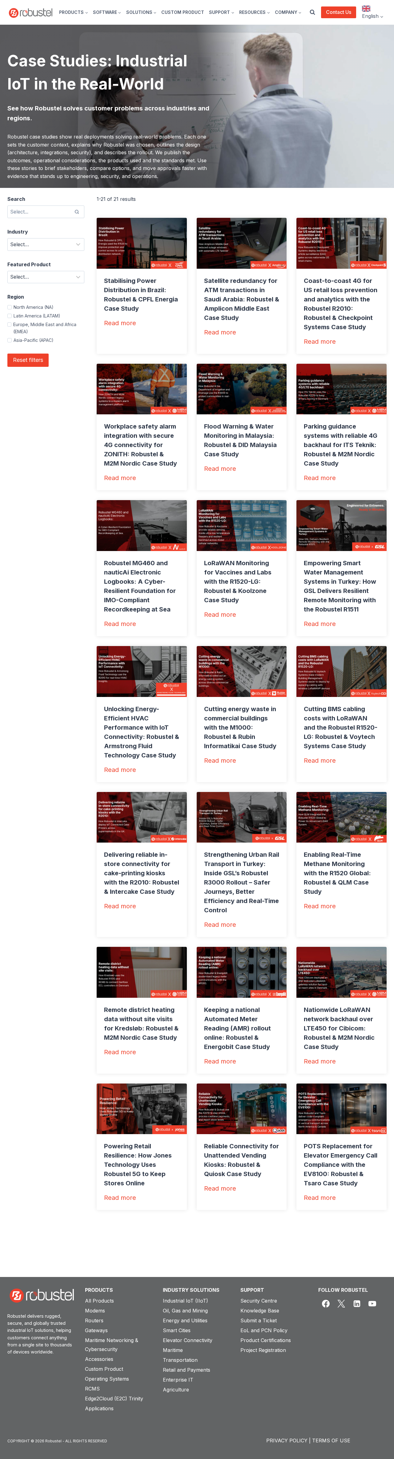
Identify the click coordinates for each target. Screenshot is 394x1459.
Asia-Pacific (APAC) (34, 340)
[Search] (76, 211)
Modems (95, 1311)
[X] (341, 1304)
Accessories (99, 1359)
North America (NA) (34, 307)
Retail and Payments (186, 1370)
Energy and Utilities (185, 1320)
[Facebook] (326, 1304)
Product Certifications (265, 1340)
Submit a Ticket (258, 1320)
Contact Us (338, 12)
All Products (99, 1301)
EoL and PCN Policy (263, 1330)
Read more (120, 323)
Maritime (173, 1350)
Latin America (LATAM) (37, 315)
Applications (99, 1408)
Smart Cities (177, 1330)
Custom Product (104, 1369)
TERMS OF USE (331, 1440)
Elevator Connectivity (187, 1340)
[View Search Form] (312, 12)
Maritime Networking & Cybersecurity (111, 1344)
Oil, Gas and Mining (185, 1311)
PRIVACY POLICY (287, 1440)
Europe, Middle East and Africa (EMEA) (44, 328)
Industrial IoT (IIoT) (185, 1301)
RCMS (92, 1389)
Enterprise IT (178, 1380)
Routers (94, 1320)
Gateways (96, 1330)
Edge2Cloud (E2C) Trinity (114, 1398)
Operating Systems (107, 1379)
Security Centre (258, 1301)
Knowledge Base (259, 1311)
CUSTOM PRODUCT (182, 12)
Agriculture (176, 1389)
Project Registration (263, 1350)
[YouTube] (372, 1304)
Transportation (180, 1360)
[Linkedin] (356, 1304)
